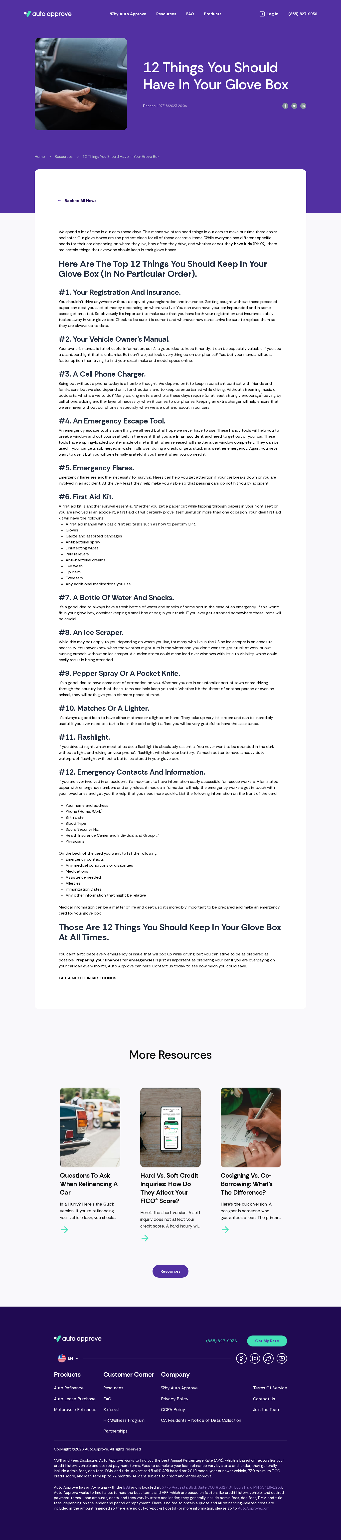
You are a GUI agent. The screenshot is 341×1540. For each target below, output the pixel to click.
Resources (166, 13)
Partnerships (115, 1431)
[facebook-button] (285, 106)
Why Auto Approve (128, 13)
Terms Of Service (270, 1388)
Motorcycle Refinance (75, 1409)
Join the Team (266, 1409)
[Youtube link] (282, 1358)
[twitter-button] (294, 106)
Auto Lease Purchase (75, 1399)
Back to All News (80, 200)
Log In (272, 13)
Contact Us (264, 1399)
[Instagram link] (255, 1358)
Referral (111, 1409)
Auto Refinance (69, 1388)
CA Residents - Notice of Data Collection (201, 1420)
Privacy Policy (174, 1399)
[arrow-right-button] (90, 1229)
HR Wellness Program (124, 1420)
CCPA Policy (173, 1409)
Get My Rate (267, 1340)
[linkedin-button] (303, 106)
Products (212, 13)
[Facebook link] (241, 1358)
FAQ (190, 13)
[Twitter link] (268, 1358)
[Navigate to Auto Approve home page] (48, 14)
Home (40, 156)
